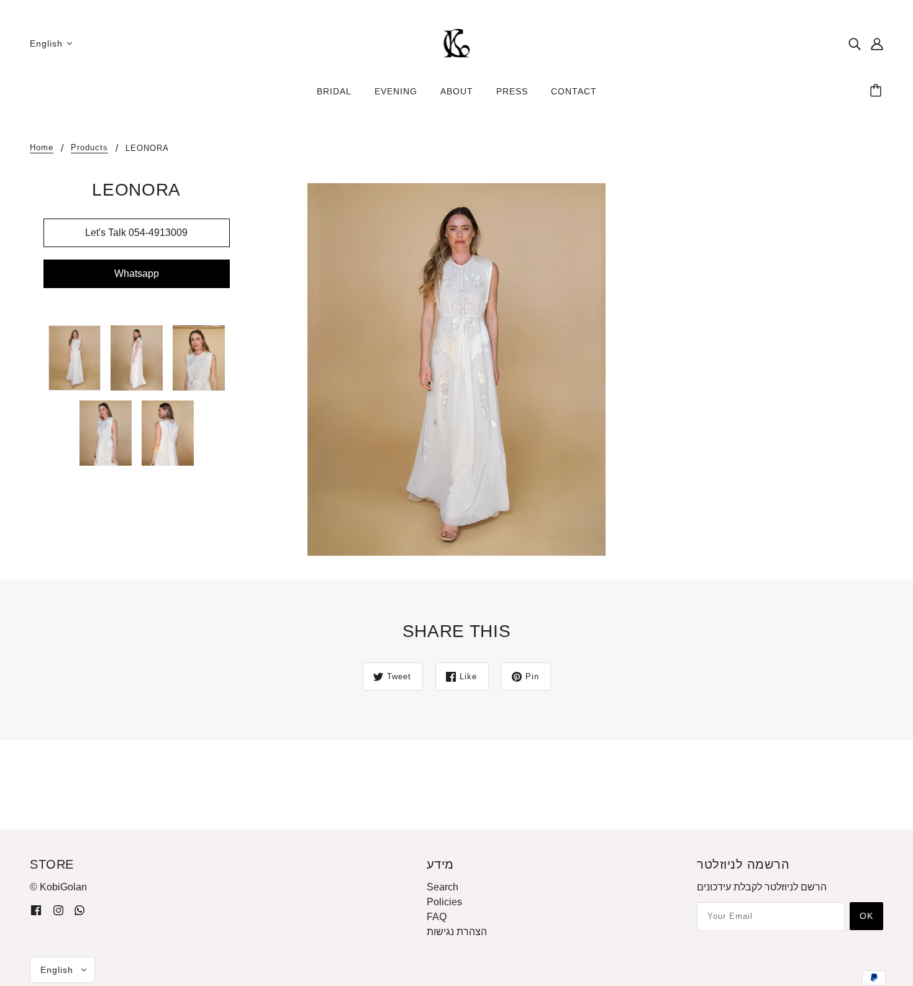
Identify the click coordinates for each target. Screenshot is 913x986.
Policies (444, 902)
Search (442, 887)
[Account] (877, 43)
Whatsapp (136, 273)
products (89, 147)
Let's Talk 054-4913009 (136, 232)
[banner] (456, 42)
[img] (854, 43)
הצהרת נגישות (457, 931)
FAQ (437, 916)
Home (41, 147)
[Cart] (877, 91)
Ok (866, 916)
